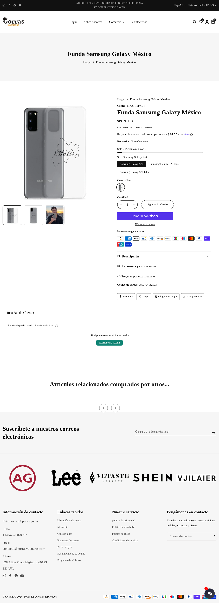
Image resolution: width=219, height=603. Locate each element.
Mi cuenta (62, 527)
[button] (103, 408)
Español (179, 5)
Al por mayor (64, 547)
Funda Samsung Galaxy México (116, 62)
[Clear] (120, 187)
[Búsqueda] (195, 22)
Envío (120, 128)
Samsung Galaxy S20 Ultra (135, 172)
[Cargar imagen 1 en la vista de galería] (12, 215)
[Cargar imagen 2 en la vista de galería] (33, 215)
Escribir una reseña (109, 342)
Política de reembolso (123, 527)
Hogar (73, 22)
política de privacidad (123, 520)
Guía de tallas (64, 533)
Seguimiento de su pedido (71, 553)
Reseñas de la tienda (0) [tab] (46, 325)
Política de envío (121, 533)
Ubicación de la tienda (69, 520)
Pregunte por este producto (138, 276)
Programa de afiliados (69, 560)
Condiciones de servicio (125, 540)
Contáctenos (139, 22)
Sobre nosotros (93, 22)
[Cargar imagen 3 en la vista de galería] (55, 215)
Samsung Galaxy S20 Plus (164, 164)
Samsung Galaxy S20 (131, 164)
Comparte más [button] (194, 296)
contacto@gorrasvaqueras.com (24, 548)
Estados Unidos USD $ (201, 5)
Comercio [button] (115, 22)
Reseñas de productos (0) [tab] (20, 325)
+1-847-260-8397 (15, 535)
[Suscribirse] (213, 432)
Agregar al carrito (157, 204)
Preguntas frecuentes (68, 540)
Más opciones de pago (145, 224)
